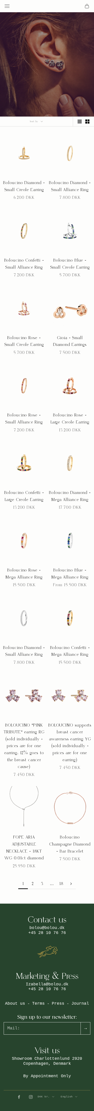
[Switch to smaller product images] (87, 121)
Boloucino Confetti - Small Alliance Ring (24, 264)
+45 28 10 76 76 (47, 933)
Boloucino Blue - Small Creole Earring (70, 264)
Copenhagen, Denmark (47, 1063)
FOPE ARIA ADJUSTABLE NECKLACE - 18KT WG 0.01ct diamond (24, 848)
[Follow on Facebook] (19, 1097)
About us (15, 1003)
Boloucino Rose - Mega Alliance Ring (24, 574)
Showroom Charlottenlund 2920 (47, 1058)
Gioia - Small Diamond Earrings (70, 341)
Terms (38, 1003)
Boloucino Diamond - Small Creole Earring (24, 186)
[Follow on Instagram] (31, 1097)
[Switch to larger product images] (80, 121)
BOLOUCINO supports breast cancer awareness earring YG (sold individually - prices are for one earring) (69, 742)
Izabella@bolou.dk (47, 984)
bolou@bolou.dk (47, 928)
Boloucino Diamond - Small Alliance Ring (70, 186)
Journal (80, 1003)
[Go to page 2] (71, 884)
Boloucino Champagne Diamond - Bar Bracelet (69, 844)
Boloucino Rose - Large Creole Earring (70, 419)
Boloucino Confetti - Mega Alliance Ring (70, 651)
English (67, 1096)
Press (58, 1003)
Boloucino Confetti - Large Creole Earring (24, 496)
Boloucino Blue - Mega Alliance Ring (70, 574)
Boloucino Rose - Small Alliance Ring (24, 419)
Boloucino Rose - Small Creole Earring (24, 341)
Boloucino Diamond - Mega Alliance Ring (70, 496)
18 (61, 883)
